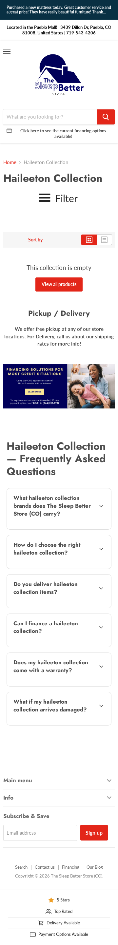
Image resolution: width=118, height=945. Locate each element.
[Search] (106, 116)
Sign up (94, 832)
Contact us (45, 867)
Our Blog (95, 867)
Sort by (35, 239)
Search (21, 867)
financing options (58, 646)
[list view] (104, 240)
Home (9, 162)
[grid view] (89, 240)
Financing (70, 867)
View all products (59, 284)
